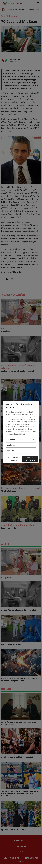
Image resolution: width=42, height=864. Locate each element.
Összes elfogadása (30, 459)
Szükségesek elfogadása (13, 459)
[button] (21, 439)
